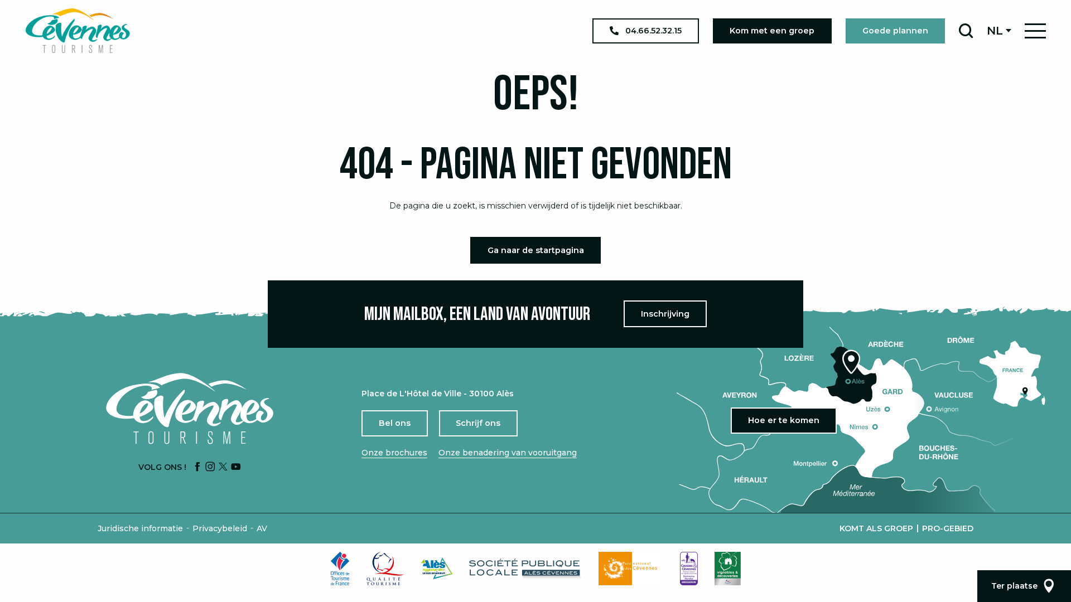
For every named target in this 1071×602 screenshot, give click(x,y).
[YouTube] (236, 467)
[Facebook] (197, 467)
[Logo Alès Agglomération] (436, 568)
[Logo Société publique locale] (525, 568)
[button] (966, 30)
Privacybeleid (219, 528)
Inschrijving (665, 314)
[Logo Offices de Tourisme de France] (340, 568)
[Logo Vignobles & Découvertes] (728, 568)
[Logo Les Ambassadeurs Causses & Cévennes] (689, 568)
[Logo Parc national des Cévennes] (631, 568)
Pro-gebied (947, 528)
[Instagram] (210, 467)
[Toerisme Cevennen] (77, 30)
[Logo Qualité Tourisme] (385, 568)
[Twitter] (223, 467)
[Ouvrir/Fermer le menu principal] (1035, 30)
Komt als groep (876, 528)
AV (262, 528)
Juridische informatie (140, 528)
